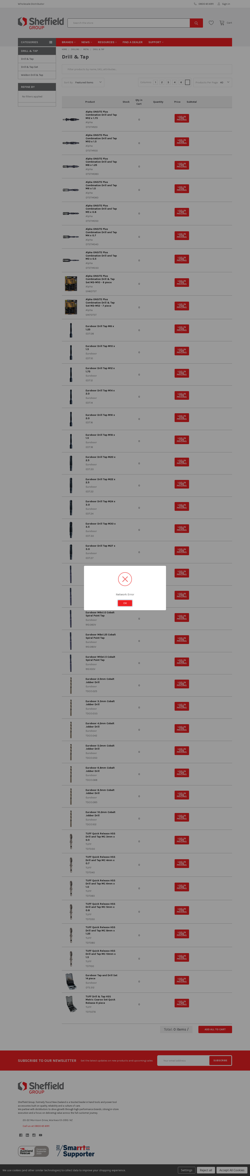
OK (125, 603)
